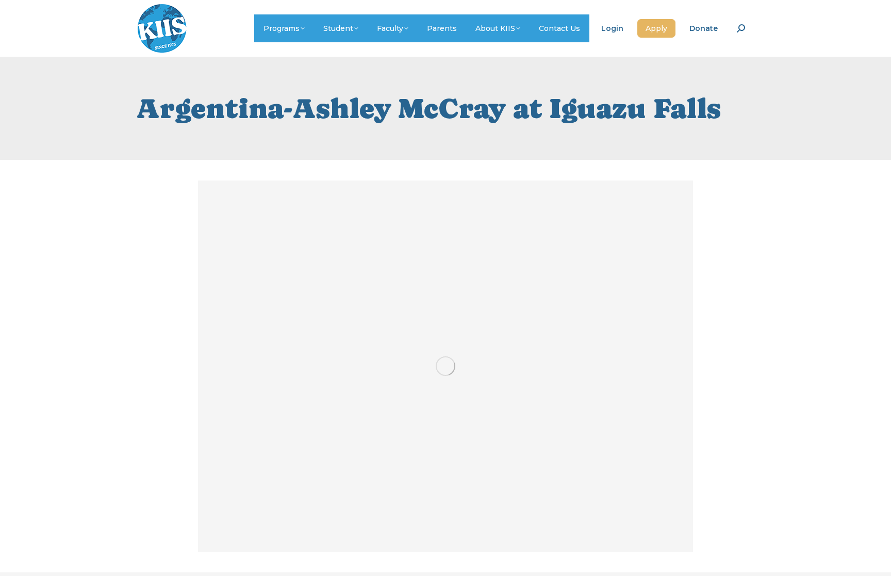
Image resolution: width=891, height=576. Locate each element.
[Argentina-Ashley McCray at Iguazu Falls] (445, 366)
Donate (703, 28)
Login (612, 28)
